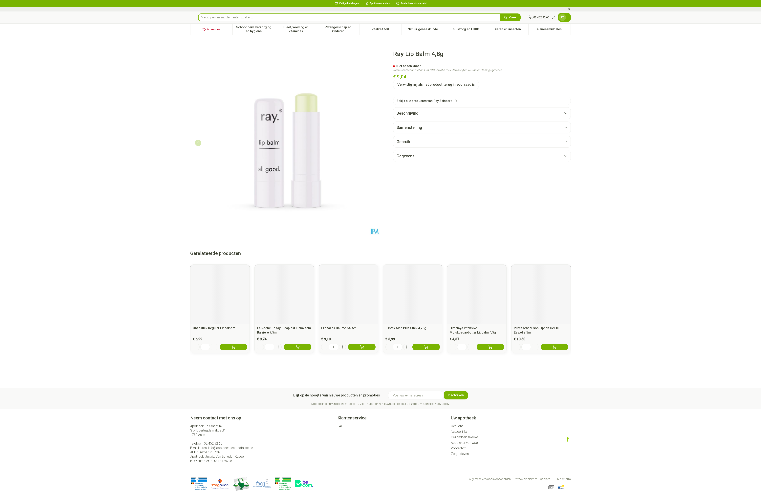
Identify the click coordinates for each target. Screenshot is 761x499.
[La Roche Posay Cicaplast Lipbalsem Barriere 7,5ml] (284, 294)
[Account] (554, 17)
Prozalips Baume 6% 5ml (339, 328)
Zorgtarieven (460, 454)
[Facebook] (568, 439)
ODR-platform (562, 479)
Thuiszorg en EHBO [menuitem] (468, 30)
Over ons (457, 426)
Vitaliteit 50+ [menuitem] (387, 30)
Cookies (545, 479)
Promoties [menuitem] (213, 29)
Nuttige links (459, 431)
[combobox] (349, 17)
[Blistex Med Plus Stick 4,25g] (412, 294)
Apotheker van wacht (465, 443)
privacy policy (440, 403)
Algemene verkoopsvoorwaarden (490, 479)
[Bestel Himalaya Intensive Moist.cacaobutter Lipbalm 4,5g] (490, 347)
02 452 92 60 (213, 443)
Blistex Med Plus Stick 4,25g (405, 328)
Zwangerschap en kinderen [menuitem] (342, 29)
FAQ (340, 426)
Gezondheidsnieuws (465, 437)
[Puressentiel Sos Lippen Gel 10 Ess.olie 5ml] (541, 294)
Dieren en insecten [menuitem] (511, 30)
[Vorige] (198, 143)
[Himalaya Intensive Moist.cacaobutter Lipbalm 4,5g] (476, 294)
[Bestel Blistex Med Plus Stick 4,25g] (426, 347)
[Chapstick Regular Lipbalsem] (220, 294)
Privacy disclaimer (525, 479)
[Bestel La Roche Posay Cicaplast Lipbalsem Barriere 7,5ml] (297, 347)
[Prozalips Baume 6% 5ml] (348, 294)
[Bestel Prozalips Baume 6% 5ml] (362, 347)
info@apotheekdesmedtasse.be (230, 448)
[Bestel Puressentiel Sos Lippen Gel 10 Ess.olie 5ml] (554, 347)
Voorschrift (458, 448)
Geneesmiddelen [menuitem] (554, 30)
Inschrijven (456, 395)
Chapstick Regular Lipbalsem (214, 328)
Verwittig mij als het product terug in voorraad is (436, 84)
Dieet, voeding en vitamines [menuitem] (300, 29)
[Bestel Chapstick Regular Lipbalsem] (233, 347)
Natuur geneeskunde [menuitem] (426, 30)
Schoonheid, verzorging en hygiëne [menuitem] (255, 29)
